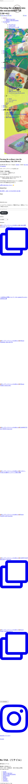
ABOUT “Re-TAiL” (7, 773)
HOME (4, 771)
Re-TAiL (26, 164)
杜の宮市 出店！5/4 (5, 191)
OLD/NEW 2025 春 (15, 191)
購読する (4, 212)
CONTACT (5, 780)
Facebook (2, 738)
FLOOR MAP (6, 775)
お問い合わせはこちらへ (6, 185)
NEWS (17, 164)
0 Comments (3, 166)
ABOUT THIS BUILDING (9, 774)
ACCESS (5, 779)
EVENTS (5, 778)
